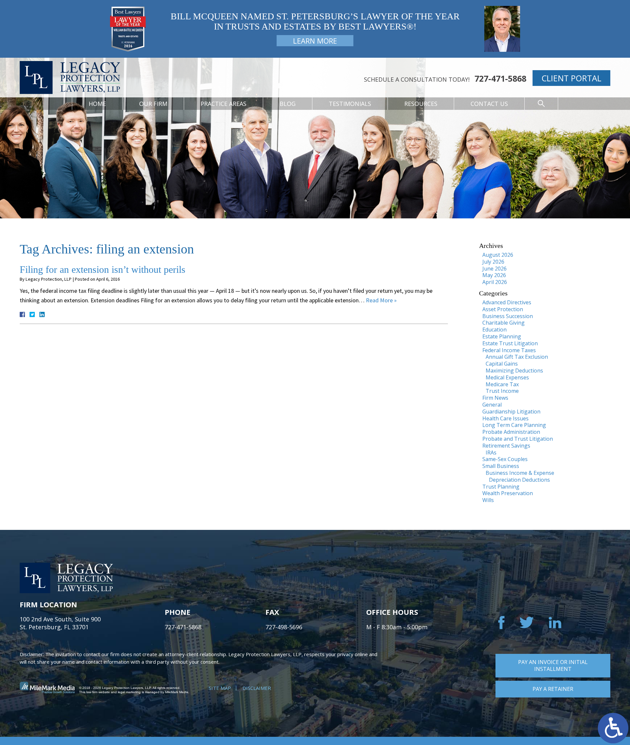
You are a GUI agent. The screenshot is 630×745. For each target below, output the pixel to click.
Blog (288, 104)
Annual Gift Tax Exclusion (517, 356)
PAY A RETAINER (553, 689)
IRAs (491, 452)
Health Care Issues (505, 418)
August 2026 (497, 254)
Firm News (495, 397)
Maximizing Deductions (514, 370)
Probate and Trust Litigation (517, 438)
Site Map (220, 688)
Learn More (315, 41)
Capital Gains (502, 363)
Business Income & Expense (520, 472)
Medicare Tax (502, 384)
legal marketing (129, 692)
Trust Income (502, 390)
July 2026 (493, 261)
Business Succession (507, 316)
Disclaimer (256, 688)
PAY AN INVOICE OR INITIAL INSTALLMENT (553, 665)
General (492, 404)
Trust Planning (500, 486)
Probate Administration (511, 431)
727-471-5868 (500, 78)
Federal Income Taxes (509, 350)
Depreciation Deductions (519, 479)
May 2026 (494, 275)
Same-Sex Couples (505, 459)
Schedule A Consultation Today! (417, 79)
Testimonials (350, 104)
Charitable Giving (503, 322)
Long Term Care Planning (514, 425)
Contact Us (489, 104)
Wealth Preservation (507, 493)
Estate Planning (501, 336)
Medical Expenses (507, 377)
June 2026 (494, 268)
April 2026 (494, 282)
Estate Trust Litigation (510, 343)
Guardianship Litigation (511, 411)
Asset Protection (502, 309)
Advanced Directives (506, 302)
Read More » (381, 300)
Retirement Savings (506, 445)
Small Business (500, 466)
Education (494, 329)
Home (97, 104)
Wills (488, 500)
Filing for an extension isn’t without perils (102, 269)
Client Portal (571, 78)
